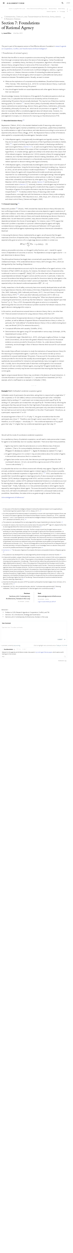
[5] (46, 169)
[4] (11, 144)
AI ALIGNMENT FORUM (15, 3)
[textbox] (34, 629)
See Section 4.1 (7, 550)
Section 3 (40, 182)
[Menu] (4, 3)
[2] (58, 108)
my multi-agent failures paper (44, 652)
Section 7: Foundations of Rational (21, 25)
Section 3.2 (28, 146)
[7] (18, 203)
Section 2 (23, 184)
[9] (18, 294)
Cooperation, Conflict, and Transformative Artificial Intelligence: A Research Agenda (32, 17)
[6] (17, 191)
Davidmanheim (8, 649)
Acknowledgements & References (13, 497)
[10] (44, 473)
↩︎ (40, 511)
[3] (23, 120)
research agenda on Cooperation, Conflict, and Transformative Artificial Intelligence (34, 47)
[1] (23, 103)
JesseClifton (7, 33)
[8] (17, 208)
